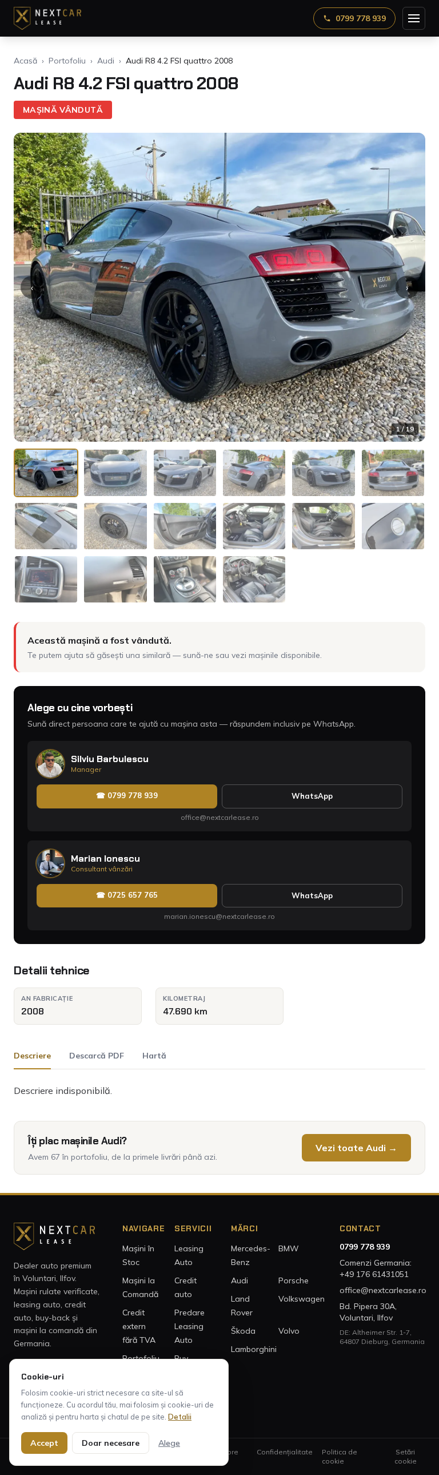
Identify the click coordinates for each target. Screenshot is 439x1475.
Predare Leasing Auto (189, 1326)
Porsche (293, 1280)
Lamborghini (254, 1349)
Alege (169, 1443)
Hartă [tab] (154, 1055)
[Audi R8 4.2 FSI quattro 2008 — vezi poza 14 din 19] (115, 579)
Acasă (25, 60)
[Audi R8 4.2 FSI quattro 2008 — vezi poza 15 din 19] (185, 579)
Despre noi (225, 1456)
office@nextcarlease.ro (220, 817)
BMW (288, 1248)
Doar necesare (110, 1443)
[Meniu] (413, 18)
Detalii (179, 1416)
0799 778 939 (361, 18)
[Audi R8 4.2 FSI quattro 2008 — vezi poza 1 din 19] (46, 473)
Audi (105, 60)
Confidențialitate (285, 1452)
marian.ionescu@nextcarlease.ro (219, 916)
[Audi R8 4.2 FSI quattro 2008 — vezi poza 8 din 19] (115, 526)
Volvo (289, 1331)
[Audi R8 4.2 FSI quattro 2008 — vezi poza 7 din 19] (46, 526)
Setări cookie (405, 1456)
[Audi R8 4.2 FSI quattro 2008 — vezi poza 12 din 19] (393, 526)
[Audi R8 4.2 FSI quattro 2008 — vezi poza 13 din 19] (46, 579)
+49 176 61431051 (374, 1274)
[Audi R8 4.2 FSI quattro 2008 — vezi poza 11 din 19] (323, 526)
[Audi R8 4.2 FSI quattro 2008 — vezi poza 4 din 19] (254, 473)
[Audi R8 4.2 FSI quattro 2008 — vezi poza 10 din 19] (254, 526)
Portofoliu (67, 60)
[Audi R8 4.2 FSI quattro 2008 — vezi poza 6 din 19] (393, 473)
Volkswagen (301, 1299)
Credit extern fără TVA (138, 1326)
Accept (44, 1443)
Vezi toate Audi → (356, 1147)
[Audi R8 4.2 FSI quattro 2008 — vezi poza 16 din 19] (254, 579)
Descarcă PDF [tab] (96, 1055)
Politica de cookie (339, 1456)
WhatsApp (312, 795)
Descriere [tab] (32, 1055)
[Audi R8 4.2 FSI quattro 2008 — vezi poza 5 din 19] (323, 473)
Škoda (243, 1331)
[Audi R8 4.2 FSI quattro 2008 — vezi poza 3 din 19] (185, 473)
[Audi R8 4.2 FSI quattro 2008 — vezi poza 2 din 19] (115, 473)
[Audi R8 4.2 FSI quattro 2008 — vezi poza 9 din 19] (185, 526)
